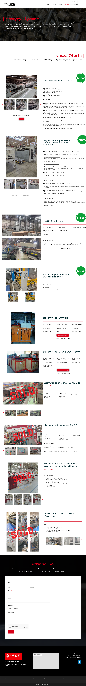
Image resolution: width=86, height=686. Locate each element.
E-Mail (10, 598)
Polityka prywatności (29, 678)
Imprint (6, 678)
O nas (64, 678)
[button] (2, 104)
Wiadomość (11, 612)
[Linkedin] (79, 662)
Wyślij (11, 631)
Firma (10, 591)
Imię (9, 587)
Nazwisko (32, 587)
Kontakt (45, 678)
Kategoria (10, 605)
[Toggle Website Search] (81, 4)
